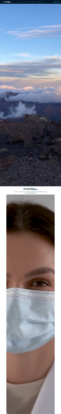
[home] (7, 2)
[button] (19, 2)
